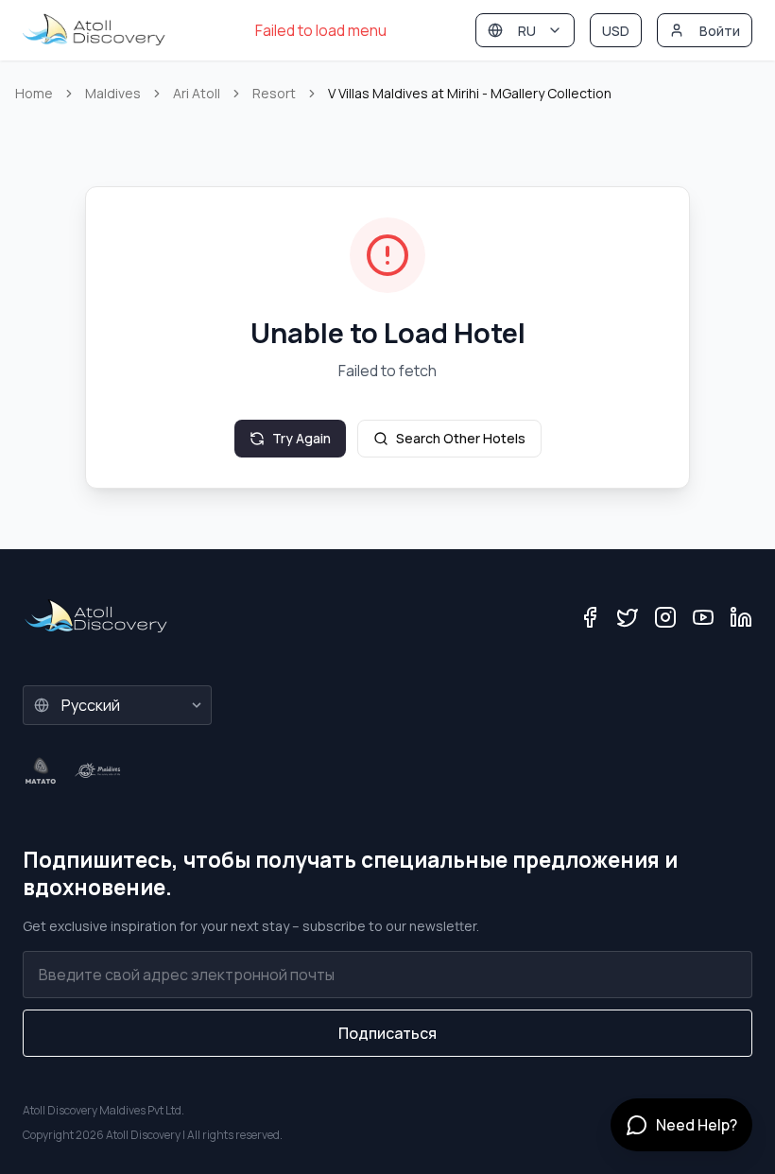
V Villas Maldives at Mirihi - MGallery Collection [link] (469, 93)
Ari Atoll (196, 93)
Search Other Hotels (460, 438)
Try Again (301, 438)
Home (34, 93)
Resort (274, 93)
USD (615, 31)
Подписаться (387, 1033)
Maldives (113, 93)
